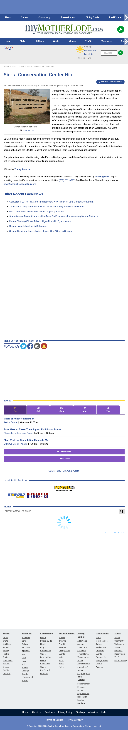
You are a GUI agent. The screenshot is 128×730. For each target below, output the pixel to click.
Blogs (43, 647)
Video (117, 647)
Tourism (6, 673)
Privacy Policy (65, 712)
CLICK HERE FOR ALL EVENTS (64, 470)
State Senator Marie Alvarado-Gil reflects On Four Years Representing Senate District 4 (53, 216)
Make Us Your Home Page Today (22, 340)
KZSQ (61, 660)
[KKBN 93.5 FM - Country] (38, 495)
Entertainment (68, 17)
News (8, 17)
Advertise (93, 712)
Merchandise (102, 641)
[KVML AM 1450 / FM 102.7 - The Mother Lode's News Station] (64, 487)
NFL (23, 654)
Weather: (27, 633)
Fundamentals (83, 684)
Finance (80, 687)
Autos (98, 644)
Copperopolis (83, 673)
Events (43, 637)
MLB (24, 657)
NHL (24, 664)
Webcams (106, 41)
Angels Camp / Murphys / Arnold (83, 667)
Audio (117, 637)
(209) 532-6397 (66, 180)
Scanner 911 (120, 641)
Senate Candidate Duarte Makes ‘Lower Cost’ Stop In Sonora (40, 231)
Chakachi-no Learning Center (18, 433)
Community (44, 17)
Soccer (25, 667)
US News (39, 41)
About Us (36, 712)
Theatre (62, 641)
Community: (46, 633)
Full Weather (90, 50)
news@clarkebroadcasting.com (20, 184)
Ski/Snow (26, 647)
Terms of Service (54, 719)
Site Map (80, 712)
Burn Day (26, 637)
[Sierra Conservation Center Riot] (27, 123)
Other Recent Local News (23, 194)
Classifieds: (102, 633)
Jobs (98, 637)
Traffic (88, 41)
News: (6, 633)
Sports (24, 17)
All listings (82, 641)
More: (117, 633)
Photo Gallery (120, 660)
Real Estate (115, 17)
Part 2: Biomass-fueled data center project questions (36, 211)
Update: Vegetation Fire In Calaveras (28, 226)
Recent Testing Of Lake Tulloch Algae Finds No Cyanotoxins (40, 221)
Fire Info (44, 673)
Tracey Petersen (23, 169)
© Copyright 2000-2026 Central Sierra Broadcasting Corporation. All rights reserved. (64, 726)
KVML (61, 657)
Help (103, 712)
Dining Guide (92, 17)
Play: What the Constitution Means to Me (26, 440)
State (22, 41)
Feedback (50, 712)
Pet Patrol (45, 670)
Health (43, 644)
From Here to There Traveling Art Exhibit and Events (32, 429)
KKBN (61, 664)
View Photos (28, 130)
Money (72, 41)
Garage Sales (102, 660)
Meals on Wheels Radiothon (19, 418)
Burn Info (88, 54)
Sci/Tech (7, 670)
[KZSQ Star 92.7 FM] (15, 495)
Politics (6, 657)
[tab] (15, 409)
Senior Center (11, 422)
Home (25, 712)
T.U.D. (117, 657)
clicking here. (102, 176)
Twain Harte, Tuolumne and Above (83, 657)
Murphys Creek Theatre (15, 443)
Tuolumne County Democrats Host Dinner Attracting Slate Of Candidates (46, 206)
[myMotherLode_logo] (64, 29)
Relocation (82, 697)
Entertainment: (67, 633)
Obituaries (7, 660)
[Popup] (120, 29)
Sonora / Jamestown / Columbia (83, 647)
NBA (24, 661)
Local (7, 41)
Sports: (26, 650)
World (56, 41)
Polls (61, 667)
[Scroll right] (126, 17)
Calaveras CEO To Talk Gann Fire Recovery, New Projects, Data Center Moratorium (51, 201)
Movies (62, 637)
